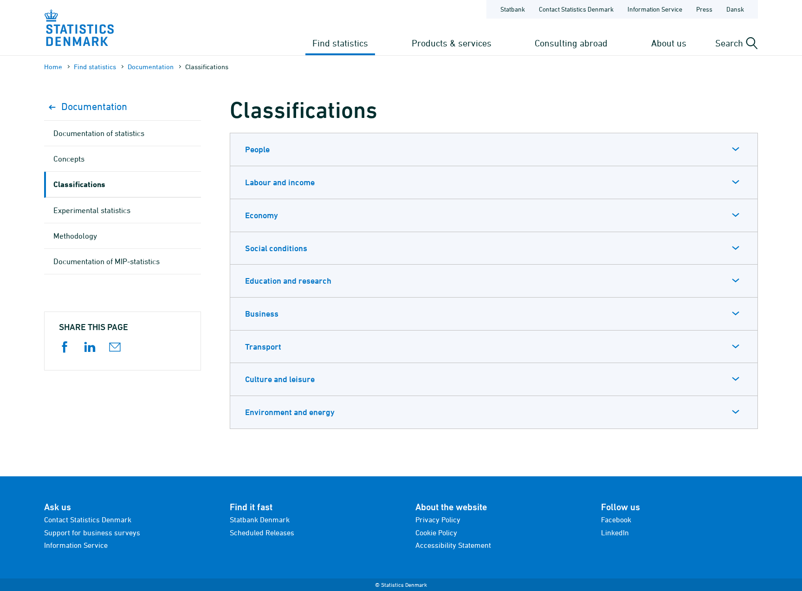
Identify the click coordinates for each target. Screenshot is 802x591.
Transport (263, 346)
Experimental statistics (91, 210)
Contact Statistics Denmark (576, 9)
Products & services (452, 43)
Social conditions (276, 248)
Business (261, 313)
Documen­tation (151, 67)
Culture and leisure (280, 379)
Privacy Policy (437, 519)
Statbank (512, 9)
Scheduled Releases (262, 532)
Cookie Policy (436, 532)
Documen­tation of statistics (98, 133)
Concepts (68, 158)
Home (53, 67)
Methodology (75, 235)
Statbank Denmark (260, 519)
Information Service (654, 9)
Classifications (79, 184)
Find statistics (340, 43)
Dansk (735, 9)
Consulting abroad (571, 43)
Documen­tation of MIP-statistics (106, 261)
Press (704, 9)
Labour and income (280, 182)
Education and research (288, 281)
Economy (261, 215)
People (257, 149)
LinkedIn (615, 532)
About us (668, 43)
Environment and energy (290, 412)
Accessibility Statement (453, 545)
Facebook (616, 519)
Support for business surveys (92, 532)
